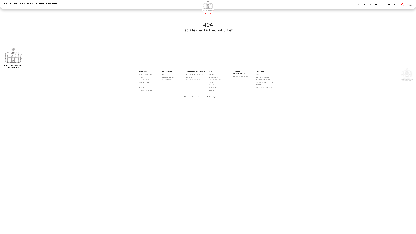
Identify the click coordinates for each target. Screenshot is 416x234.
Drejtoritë (142, 87)
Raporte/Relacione (167, 80)
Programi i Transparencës (193, 80)
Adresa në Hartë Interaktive (264, 87)
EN (394, 4)
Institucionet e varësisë (146, 90)
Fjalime (211, 82)
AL (389, 4)
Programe (189, 77)
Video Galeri (212, 90)
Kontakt (258, 74)
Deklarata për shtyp (215, 80)
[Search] (402, 4)
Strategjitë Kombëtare (169, 77)
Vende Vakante (213, 77)
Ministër (141, 77)
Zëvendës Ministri (144, 80)
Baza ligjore (165, 74)
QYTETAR (30, 4)
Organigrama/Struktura (146, 74)
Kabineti (141, 85)
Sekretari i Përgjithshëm (146, 82)
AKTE (16, 4)
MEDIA (22, 4)
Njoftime (211, 74)
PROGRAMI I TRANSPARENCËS (46, 4)
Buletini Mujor (213, 85)
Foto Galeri (212, 87)
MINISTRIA (8, 4)
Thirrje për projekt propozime (194, 74)
